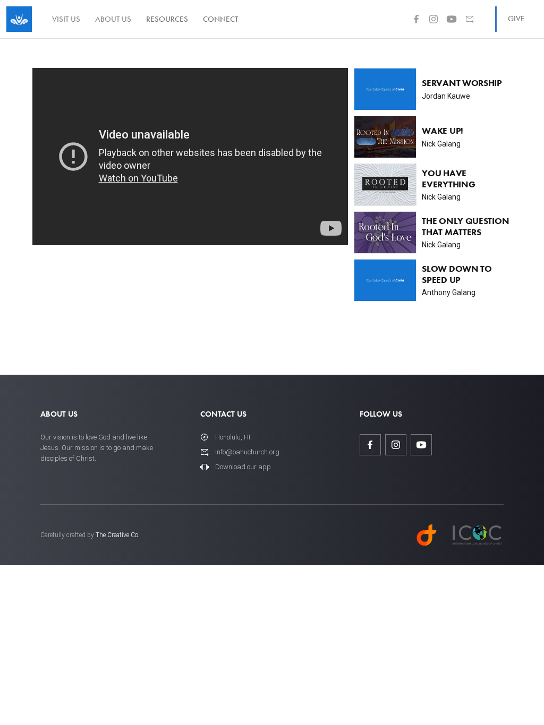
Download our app (243, 467)
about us (113, 19)
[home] (19, 19)
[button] (167, 19)
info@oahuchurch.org (247, 452)
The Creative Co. (118, 535)
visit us (66, 19)
